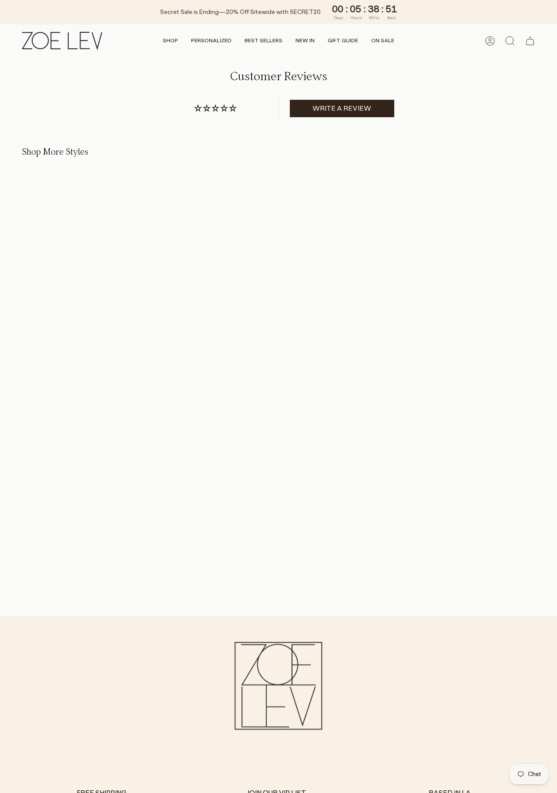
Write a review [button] (341, 108)
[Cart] (530, 41)
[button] (170, 41)
